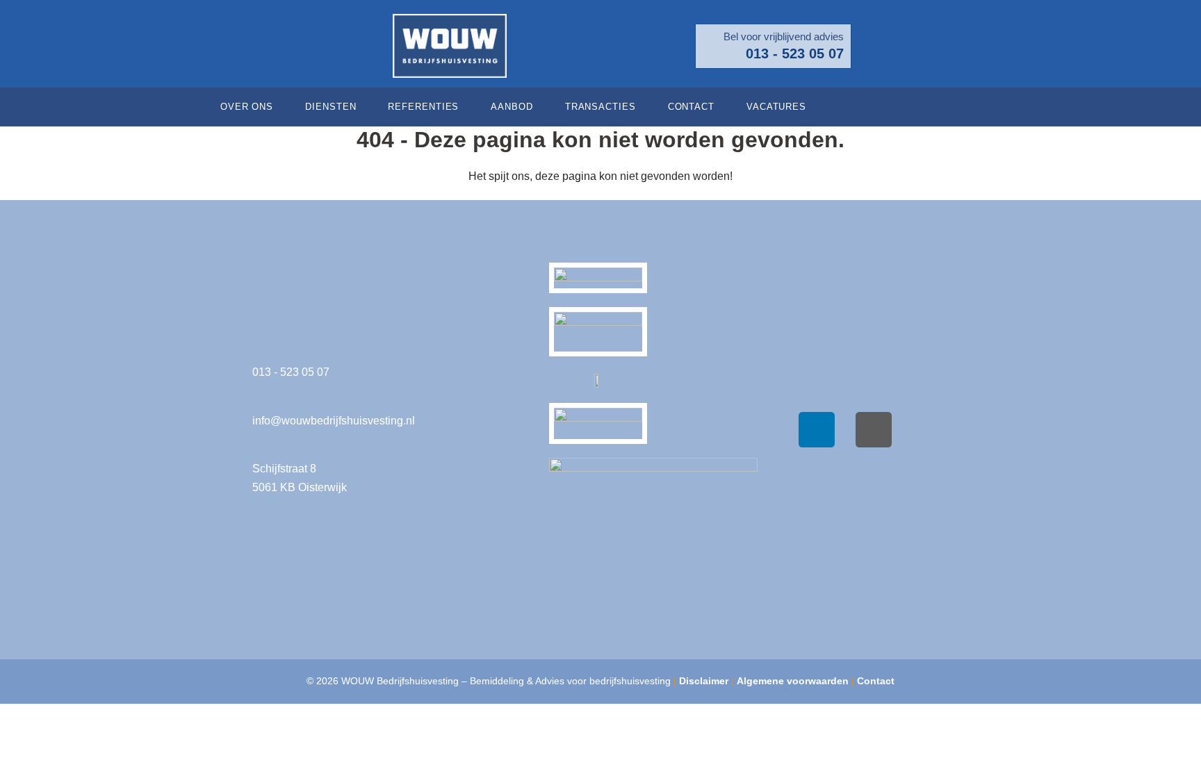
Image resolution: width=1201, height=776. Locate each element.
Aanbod (511, 106)
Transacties (600, 106)
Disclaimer (703, 680)
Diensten (330, 106)
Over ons (246, 106)
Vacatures (776, 106)
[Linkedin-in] (986, 107)
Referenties (423, 106)
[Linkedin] (817, 430)
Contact (691, 106)
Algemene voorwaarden (793, 680)
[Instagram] (874, 430)
